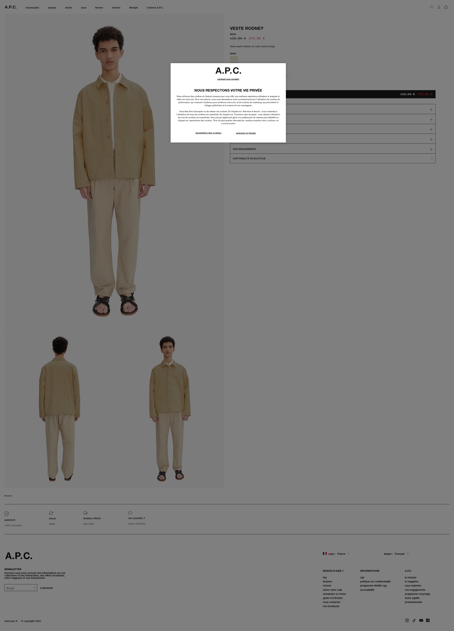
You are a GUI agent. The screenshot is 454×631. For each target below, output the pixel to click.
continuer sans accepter (228, 79)
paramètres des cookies (209, 133)
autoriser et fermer (246, 133)
